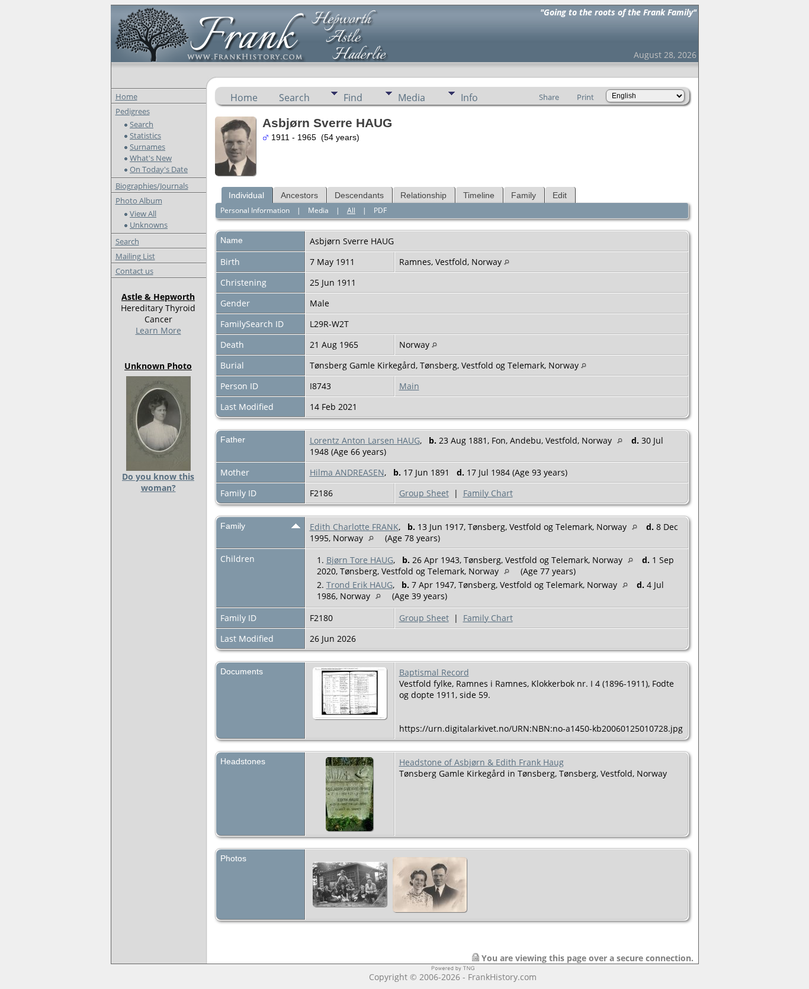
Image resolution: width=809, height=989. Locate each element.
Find (352, 97)
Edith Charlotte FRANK (354, 526)
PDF (380, 210)
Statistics (145, 135)
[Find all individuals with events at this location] (506, 261)
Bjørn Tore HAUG (359, 559)
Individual (246, 195)
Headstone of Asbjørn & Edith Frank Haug (481, 762)
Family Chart (488, 493)
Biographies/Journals (151, 185)
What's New (151, 158)
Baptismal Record (434, 672)
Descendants (359, 195)
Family (523, 195)
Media (411, 97)
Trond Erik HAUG (359, 584)
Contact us (134, 271)
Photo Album (138, 200)
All (351, 210)
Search (141, 124)
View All (143, 213)
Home (126, 96)
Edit (560, 195)
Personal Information (255, 210)
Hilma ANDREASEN (347, 472)
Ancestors (299, 195)
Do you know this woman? (158, 482)
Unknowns (149, 224)
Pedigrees (132, 111)
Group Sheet (424, 493)
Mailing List (135, 256)
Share (549, 97)
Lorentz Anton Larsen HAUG (365, 440)
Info (469, 97)
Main (409, 386)
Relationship (423, 195)
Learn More (158, 330)
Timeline (479, 195)
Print (585, 97)
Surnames (147, 146)
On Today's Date (159, 169)
